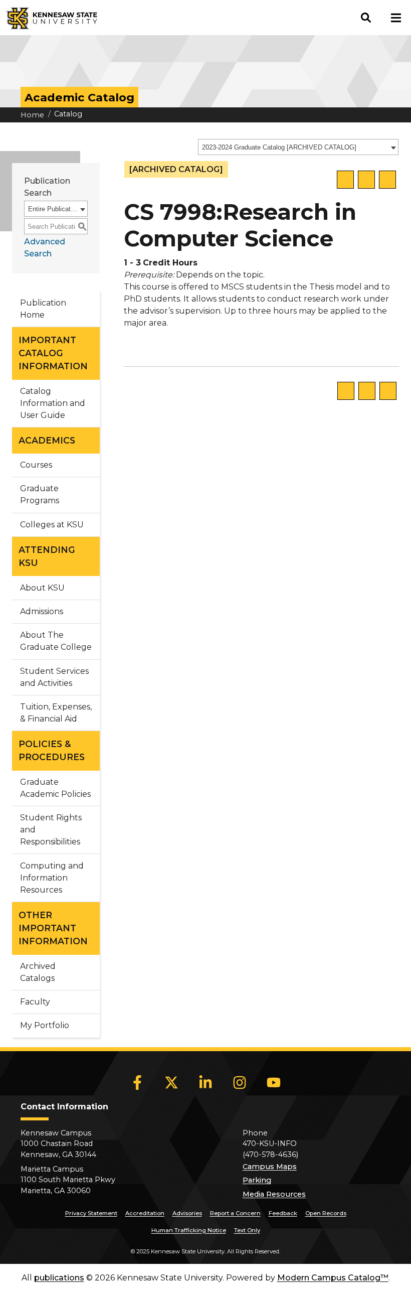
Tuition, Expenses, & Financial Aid (56, 713)
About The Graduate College (56, 641)
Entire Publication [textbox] (52, 209)
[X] (171, 1083)
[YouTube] (274, 1083)
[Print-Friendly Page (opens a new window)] (366, 180)
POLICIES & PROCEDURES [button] (52, 750)
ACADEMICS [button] (47, 440)
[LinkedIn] (205, 1083)
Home (32, 114)
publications (59, 1277)
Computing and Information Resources (52, 878)
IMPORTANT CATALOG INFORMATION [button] (53, 353)
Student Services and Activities (54, 677)
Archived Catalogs (38, 972)
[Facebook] (137, 1083)
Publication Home (43, 309)
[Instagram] (240, 1083)
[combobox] (298, 147)
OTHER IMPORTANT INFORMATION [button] (53, 928)
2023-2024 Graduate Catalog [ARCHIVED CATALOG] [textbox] (279, 147)
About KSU (42, 588)
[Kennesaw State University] (48, 17)
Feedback (283, 1213)
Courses (36, 465)
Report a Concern (235, 1213)
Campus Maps (270, 1166)
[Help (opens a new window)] (387, 180)
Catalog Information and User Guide (52, 403)
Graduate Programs (39, 494)
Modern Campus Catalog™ (332, 1277)
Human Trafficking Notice (188, 1230)
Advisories (187, 1213)
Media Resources (274, 1194)
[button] (366, 17)
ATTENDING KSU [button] (47, 556)
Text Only (247, 1230)
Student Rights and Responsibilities (51, 829)
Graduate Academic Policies (55, 788)
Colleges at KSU (52, 524)
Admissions (41, 611)
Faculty (35, 1002)
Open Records (325, 1213)
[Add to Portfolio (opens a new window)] (345, 180)
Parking (257, 1180)
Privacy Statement (91, 1213)
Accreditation (144, 1213)
